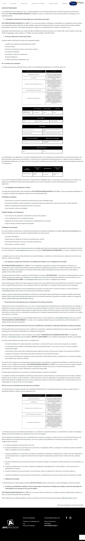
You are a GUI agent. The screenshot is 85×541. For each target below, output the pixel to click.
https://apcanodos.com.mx (69, 498)
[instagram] (70, 518)
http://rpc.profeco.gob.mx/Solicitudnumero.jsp (20, 298)
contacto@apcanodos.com (52, 518)
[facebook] (66, 518)
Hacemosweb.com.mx (51, 531)
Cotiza (74, 3)
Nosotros (13, 3)
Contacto (65, 3)
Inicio (4, 3)
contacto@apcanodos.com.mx (24, 250)
